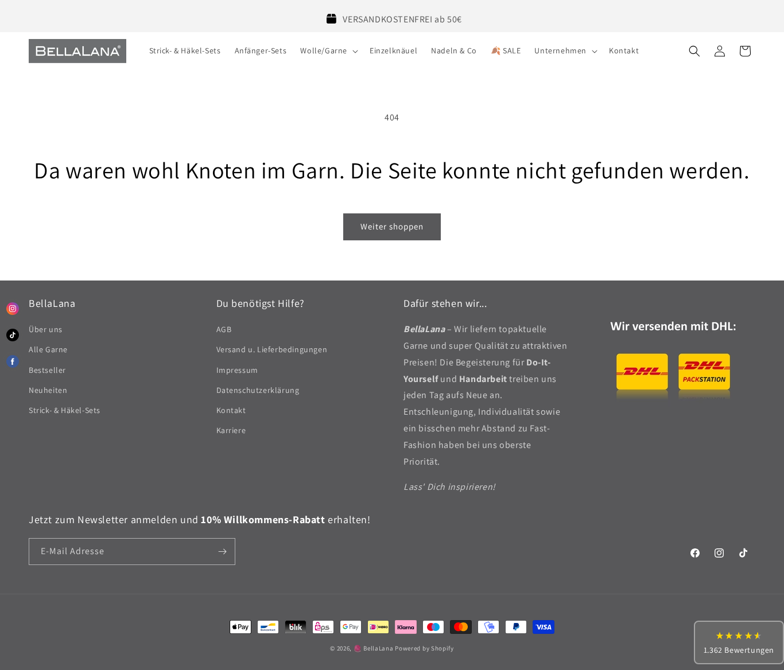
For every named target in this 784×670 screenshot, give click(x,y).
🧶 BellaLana (374, 648)
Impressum (237, 370)
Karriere (231, 430)
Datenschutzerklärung (258, 390)
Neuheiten (48, 390)
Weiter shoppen (392, 226)
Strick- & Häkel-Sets (64, 410)
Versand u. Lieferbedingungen (272, 349)
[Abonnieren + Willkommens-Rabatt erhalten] (222, 551)
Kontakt (231, 410)
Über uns (46, 329)
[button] (328, 50)
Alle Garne (48, 349)
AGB (224, 329)
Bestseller (47, 370)
